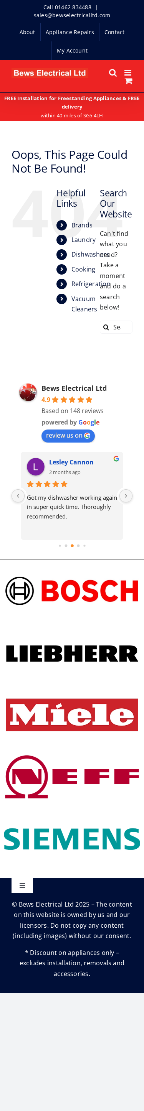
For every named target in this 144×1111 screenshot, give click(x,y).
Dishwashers (90, 254)
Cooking (83, 269)
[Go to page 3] (78, 545)
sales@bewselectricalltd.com (72, 15)
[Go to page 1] (66, 545)
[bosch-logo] (72, 566)
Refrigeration (91, 284)
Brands (82, 225)
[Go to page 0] (60, 545)
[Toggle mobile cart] (128, 81)
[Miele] (72, 690)
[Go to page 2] (72, 545)
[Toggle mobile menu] (128, 73)
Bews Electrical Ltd (74, 388)
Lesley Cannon (71, 462)
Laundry (83, 239)
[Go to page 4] (84, 545)
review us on (64, 435)
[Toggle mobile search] (113, 73)
